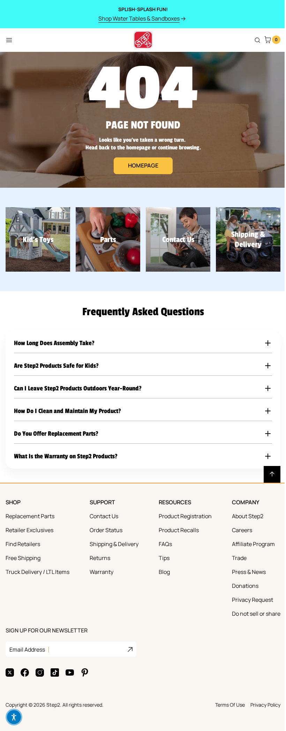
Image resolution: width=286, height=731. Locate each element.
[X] (10, 671)
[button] (140, 345)
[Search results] (257, 40)
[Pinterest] (85, 671)
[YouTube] (70, 671)
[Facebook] (25, 671)
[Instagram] (40, 671)
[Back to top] (266, 473)
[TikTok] (55, 671)
